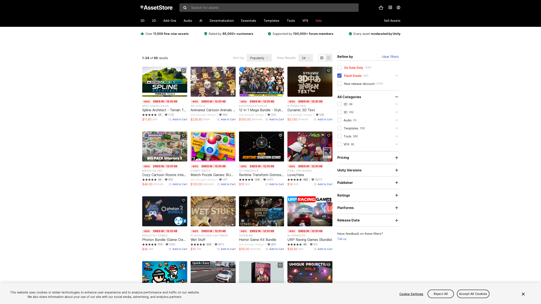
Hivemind (246, 235)
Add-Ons (169, 20)
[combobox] (269, 7)
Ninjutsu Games (155, 235)
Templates (271, 20)
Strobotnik (296, 105)
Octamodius (249, 170)
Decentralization (222, 20)
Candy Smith (200, 170)
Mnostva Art (152, 170)
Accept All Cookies (473, 294)
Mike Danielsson (155, 105)
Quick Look (166, 93)
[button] (381, 7)
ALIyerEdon (296, 235)
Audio (188, 20)
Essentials (248, 20)
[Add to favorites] (183, 70)
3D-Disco (198, 105)
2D (154, 20)
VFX (305, 20)
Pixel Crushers (299, 170)
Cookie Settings (411, 294)
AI (200, 20)
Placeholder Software (209, 235)
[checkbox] (339, 67)
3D (143, 20)
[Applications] (390, 7)
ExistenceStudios (253, 105)
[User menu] (398, 7)
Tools (291, 20)
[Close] (523, 294)
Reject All (441, 294)
